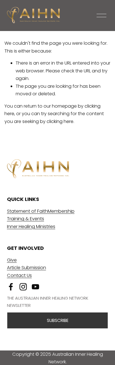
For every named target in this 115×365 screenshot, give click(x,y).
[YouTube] (35, 287)
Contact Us (19, 275)
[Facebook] (11, 287)
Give (12, 260)
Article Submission (26, 267)
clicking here (60, 121)
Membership (61, 211)
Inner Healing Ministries (31, 226)
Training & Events (25, 218)
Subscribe (57, 320)
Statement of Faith (27, 211)
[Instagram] (23, 287)
